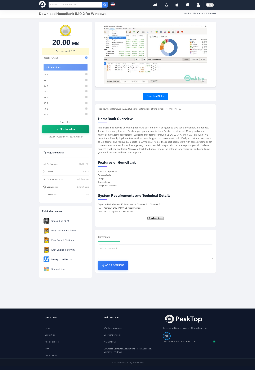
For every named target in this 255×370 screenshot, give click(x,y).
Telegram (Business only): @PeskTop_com (185, 328)
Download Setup (155, 96)
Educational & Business (205, 13)
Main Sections (111, 317)
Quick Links (51, 317)
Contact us (50, 334)
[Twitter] (167, 336)
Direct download (67, 129)
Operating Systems (112, 334)
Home (47, 327)
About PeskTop (52, 341)
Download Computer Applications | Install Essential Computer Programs (128, 350)
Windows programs (113, 327)
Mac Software (110, 341)
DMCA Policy (51, 355)
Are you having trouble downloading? (65, 137)
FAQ (47, 348)
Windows (188, 13)
